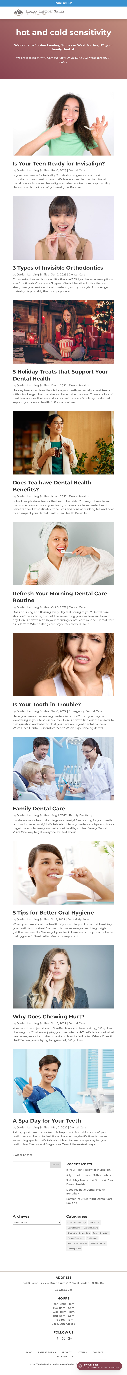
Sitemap (82, 1352)
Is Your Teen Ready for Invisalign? (59, 163)
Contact (98, 1352)
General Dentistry (76, 1238)
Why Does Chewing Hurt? (49, 1016)
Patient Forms (47, 1352)
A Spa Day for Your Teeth (47, 1120)
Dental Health (79, 385)
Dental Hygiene (78, 919)
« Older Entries (23, 1154)
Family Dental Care (39, 808)
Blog (29, 1352)
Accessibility (65, 1356)
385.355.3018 (63, 1289)
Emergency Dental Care (85, 711)
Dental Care (77, 170)
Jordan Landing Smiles (33, 170)
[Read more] (38, 12)
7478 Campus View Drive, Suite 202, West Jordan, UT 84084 (64, 1283)
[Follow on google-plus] (69, 1338)
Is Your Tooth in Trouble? (47, 704)
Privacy (67, 1352)
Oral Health (92, 1238)
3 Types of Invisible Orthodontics (58, 267)
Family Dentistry (80, 815)
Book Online (63, 3)
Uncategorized (74, 1248)
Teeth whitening (97, 1243)
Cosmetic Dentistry (77, 1222)
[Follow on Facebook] (57, 1338)
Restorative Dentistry (77, 1243)
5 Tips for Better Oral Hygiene (53, 912)
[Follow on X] (63, 1338)
